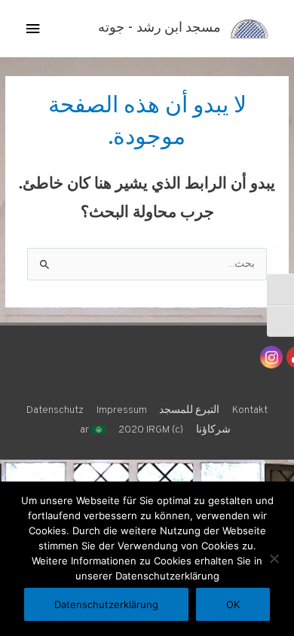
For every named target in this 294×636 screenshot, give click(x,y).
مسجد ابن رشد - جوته (159, 28)
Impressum (121, 410)
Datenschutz (55, 410)
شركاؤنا (213, 429)
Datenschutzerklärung (106, 604)
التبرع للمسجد (189, 410)
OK (233, 604)
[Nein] (275, 558)
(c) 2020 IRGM (150, 429)
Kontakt (250, 410)
